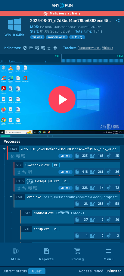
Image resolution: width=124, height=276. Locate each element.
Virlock (107, 48)
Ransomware (89, 48)
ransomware (57, 37)
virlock (37, 37)
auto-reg (77, 37)
